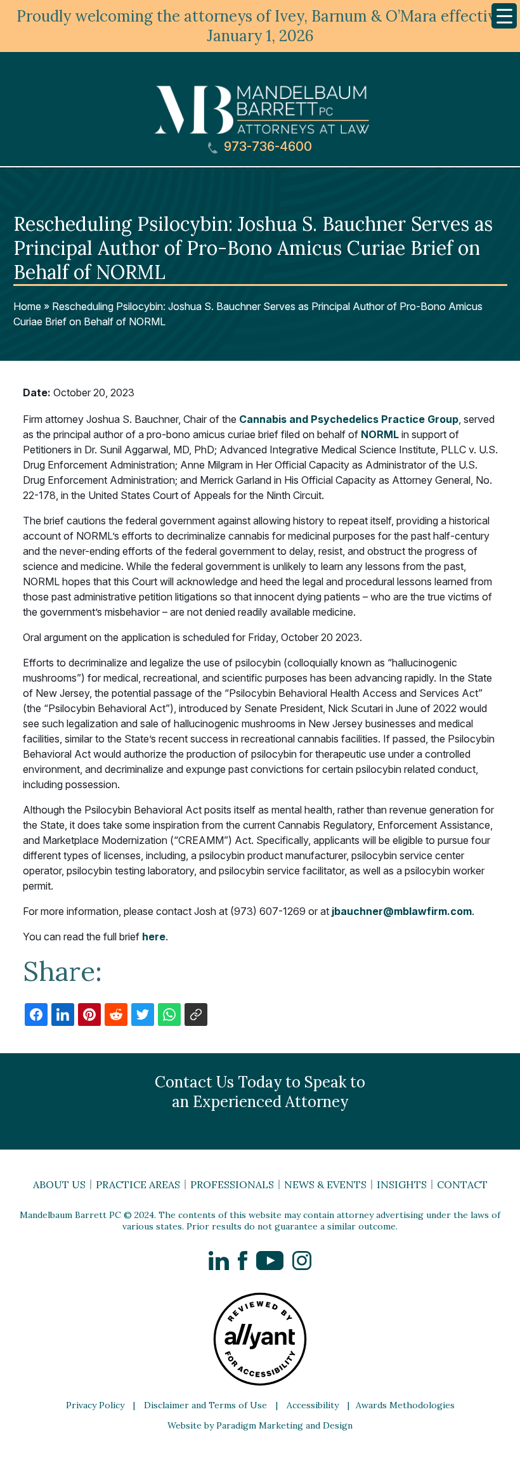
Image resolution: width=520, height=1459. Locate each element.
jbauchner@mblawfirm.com (402, 911)
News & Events (325, 1184)
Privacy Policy (95, 1405)
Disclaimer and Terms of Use (205, 1405)
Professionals (232, 1184)
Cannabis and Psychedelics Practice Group (348, 419)
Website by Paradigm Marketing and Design (260, 1425)
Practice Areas (138, 1184)
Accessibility (313, 1405)
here (154, 936)
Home (27, 306)
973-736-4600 (266, 146)
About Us (59, 1184)
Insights (402, 1184)
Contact (462, 1184)
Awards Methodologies (405, 1405)
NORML (380, 434)
